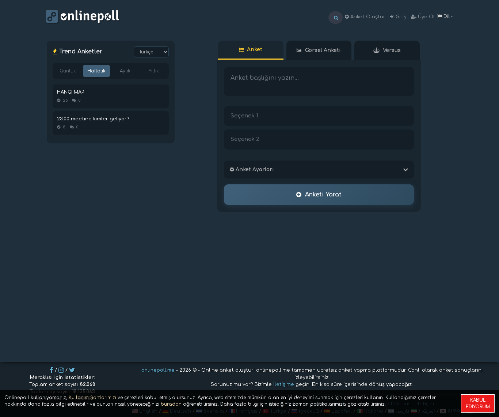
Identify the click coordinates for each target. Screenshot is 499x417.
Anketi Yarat (323, 194)
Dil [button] (446, 16)
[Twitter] (72, 370)
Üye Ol (425, 16)
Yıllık (154, 71)
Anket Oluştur (367, 16)
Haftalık (96, 71)
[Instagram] (61, 370)
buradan (171, 404)
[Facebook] (51, 370)
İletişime (283, 384)
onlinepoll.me (158, 370)
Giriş (400, 16)
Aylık (125, 71)
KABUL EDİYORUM (478, 403)
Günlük (68, 71)
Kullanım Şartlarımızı (92, 397)
